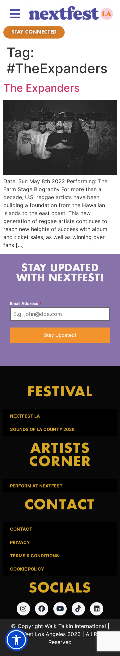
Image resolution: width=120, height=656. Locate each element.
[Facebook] (41, 608)
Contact (21, 529)
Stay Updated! (60, 335)
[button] (16, 639)
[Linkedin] (96, 608)
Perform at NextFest (36, 485)
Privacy (20, 542)
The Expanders (41, 87)
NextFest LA (25, 416)
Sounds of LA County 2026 (42, 429)
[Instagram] (23, 608)
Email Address (26, 303)
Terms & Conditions (34, 555)
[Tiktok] (78, 608)
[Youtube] (60, 608)
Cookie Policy (27, 569)
